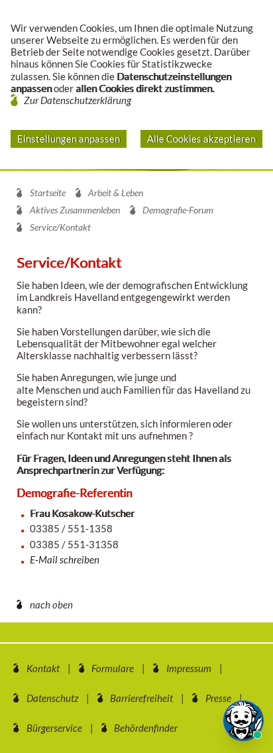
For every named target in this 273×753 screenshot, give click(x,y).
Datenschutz (52, 698)
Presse (218, 698)
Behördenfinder (146, 728)
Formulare (112, 668)
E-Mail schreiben (64, 559)
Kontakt (43, 668)
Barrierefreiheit (141, 698)
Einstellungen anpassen (68, 139)
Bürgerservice (54, 728)
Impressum (188, 668)
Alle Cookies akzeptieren (201, 139)
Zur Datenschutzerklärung (77, 100)
